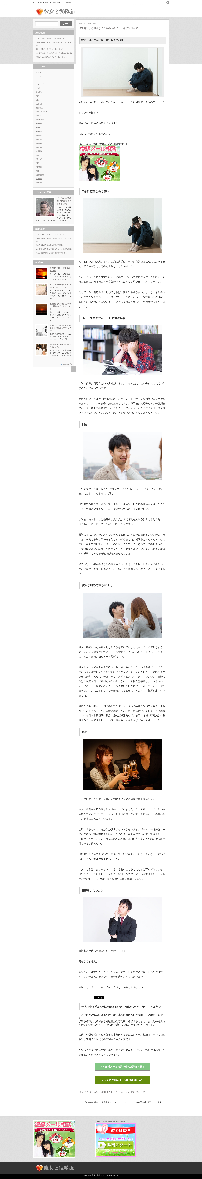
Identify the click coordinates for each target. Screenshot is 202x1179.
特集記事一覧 (67, 364)
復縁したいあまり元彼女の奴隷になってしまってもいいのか (60, 328)
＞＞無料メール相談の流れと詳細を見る (122, 1066)
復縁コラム (83, 24)
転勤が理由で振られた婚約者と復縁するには (51, 57)
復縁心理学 (40, 131)
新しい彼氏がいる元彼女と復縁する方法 (49, 49)
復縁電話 (39, 147)
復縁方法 (39, 139)
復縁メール (40, 115)
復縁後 (38, 127)
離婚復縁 (39, 182)
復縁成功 (39, 135)
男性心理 (39, 159)
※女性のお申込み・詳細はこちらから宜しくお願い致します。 (113, 1092)
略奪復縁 (39, 167)
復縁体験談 (92, 24)
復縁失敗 (39, 123)
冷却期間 (39, 92)
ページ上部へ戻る (73, 369)
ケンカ (38, 72)
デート (38, 76)
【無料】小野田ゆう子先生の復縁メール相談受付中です (109, 28)
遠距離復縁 (40, 175)
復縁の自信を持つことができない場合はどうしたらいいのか (60, 306)
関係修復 (39, 179)
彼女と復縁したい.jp (99, 1175)
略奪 (37, 163)
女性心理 (39, 104)
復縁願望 (39, 151)
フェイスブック (41, 84)
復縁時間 (39, 143)
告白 (37, 96)
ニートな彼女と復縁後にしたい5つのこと (50, 38)
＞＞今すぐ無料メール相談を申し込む (122, 1080)
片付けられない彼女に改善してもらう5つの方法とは (54, 53)
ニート (38, 80)
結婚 (37, 171)
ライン (38, 88)
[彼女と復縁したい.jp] (54, 14)
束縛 (37, 155)
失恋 (37, 100)
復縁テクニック (41, 111)
